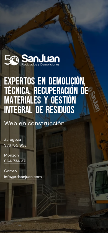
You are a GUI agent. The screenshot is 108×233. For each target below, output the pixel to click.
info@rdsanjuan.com (23, 177)
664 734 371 (15, 161)
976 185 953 (15, 145)
